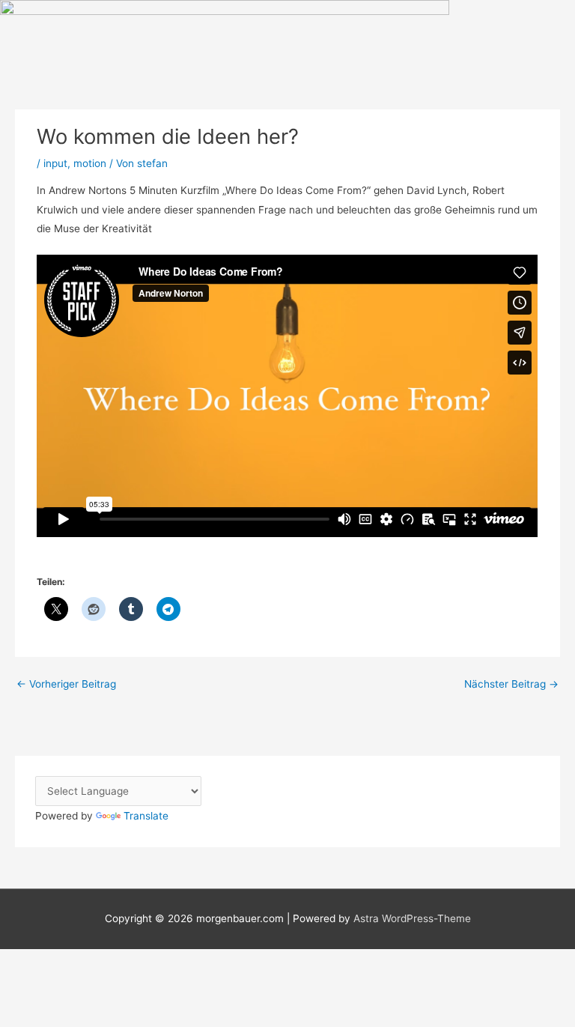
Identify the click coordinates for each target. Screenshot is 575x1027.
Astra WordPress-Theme (412, 918)
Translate (146, 816)
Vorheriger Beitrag (66, 684)
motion (89, 163)
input (55, 163)
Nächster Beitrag (511, 684)
